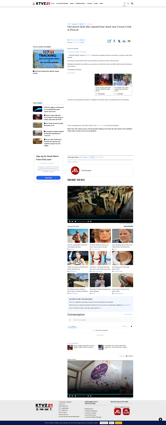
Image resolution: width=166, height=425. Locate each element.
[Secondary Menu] (35, 3)
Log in (126, 314)
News (52, 3)
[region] (100, 335)
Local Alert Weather (62, 3)
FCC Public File (63, 410)
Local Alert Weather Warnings (93, 417)
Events (96, 3)
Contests (89, 3)
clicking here (126, 305)
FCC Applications (64, 408)
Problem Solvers (80, 3)
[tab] (72, 326)
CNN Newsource (73, 40)
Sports (72, 3)
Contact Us (62, 404)
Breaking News (89, 409)
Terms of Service (63, 414)
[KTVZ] (43, 3)
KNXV (87, 55)
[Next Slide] (132, 85)
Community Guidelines (65, 402)
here (100, 308)
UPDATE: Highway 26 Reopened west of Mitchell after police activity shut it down (54, 109)
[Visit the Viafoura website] (129, 356)
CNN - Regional (83, 157)
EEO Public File (63, 406)
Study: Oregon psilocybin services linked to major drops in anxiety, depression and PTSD (53, 117)
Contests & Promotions (91, 411)
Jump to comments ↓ (73, 162)
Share (101, 3)
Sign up (130, 314)
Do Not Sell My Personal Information (69, 416)
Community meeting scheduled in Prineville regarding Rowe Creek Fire (54, 133)
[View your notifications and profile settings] (131, 326)
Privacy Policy (63, 412)
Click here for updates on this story (76, 52)
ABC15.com (99, 125)
